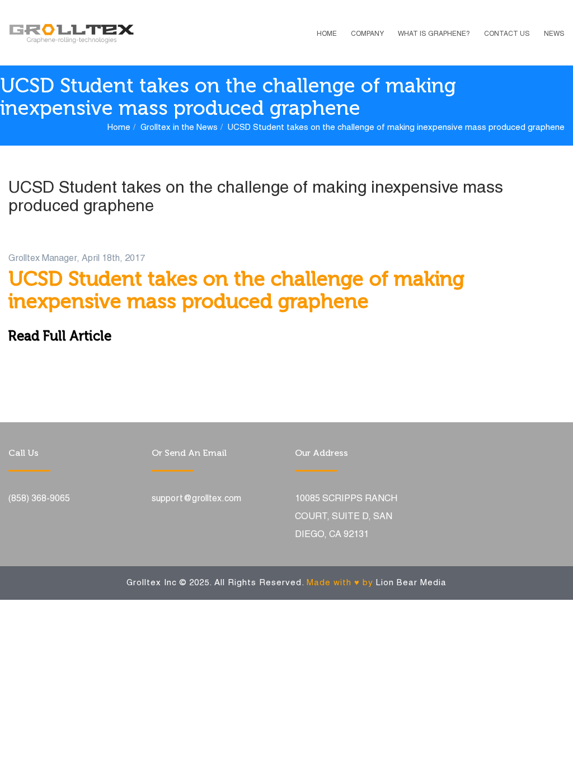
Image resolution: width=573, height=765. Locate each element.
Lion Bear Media (411, 583)
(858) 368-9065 (39, 499)
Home (327, 34)
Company (367, 34)
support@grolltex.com (196, 499)
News (554, 34)
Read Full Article (59, 336)
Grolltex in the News (179, 128)
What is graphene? (434, 34)
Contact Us (507, 34)
